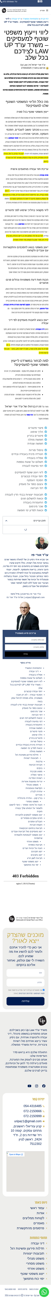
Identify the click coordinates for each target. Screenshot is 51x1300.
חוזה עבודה (44, 175)
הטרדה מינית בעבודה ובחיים (29, 745)
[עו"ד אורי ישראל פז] (14, 11)
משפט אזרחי (32, 841)
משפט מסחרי (32, 801)
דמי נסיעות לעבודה (33, 721)
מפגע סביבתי (36, 771)
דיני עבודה (33, 671)
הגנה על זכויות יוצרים (32, 848)
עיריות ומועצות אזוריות (32, 781)
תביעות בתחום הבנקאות (30, 828)
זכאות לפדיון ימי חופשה (31, 748)
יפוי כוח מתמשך (31, 865)
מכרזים (39, 795)
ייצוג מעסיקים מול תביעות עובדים (26, 831)
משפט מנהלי (32, 785)
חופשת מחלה (36, 751)
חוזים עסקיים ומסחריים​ (31, 818)
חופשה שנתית (35, 728)
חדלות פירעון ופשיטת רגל (26, 755)
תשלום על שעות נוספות (31, 678)
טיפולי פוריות (36, 741)
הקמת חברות (36, 825)
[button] (6, 521)
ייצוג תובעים (36, 851)
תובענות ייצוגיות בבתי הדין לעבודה (26, 705)
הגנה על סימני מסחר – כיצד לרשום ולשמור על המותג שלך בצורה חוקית (25, 808)
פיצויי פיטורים (36, 731)
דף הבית (44, 19)
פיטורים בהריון (35, 738)
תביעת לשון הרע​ (34, 858)
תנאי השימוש (39, 993)
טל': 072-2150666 (9, 1)
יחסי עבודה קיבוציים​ (33, 691)
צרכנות (39, 761)
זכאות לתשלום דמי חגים (31, 718)
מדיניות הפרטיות (25, 993)
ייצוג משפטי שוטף (30, 861)
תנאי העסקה (13, 137)
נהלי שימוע (44, 308)
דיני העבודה (40, 329)
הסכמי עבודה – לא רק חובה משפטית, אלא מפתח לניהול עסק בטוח (26, 698)
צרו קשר (29, 414)
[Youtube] (29, 1086)
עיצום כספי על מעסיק (32, 708)
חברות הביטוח (35, 765)
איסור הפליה (36, 775)
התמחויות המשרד (33, 668)
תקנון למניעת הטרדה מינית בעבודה (17, 304)
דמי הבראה (37, 715)
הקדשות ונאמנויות (34, 788)
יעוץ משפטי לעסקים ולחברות (28, 815)
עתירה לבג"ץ (36, 791)
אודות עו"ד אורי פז (15, 597)
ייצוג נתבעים (36, 855)
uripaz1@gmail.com (35, 597)
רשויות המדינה (35, 778)
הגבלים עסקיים (35, 821)
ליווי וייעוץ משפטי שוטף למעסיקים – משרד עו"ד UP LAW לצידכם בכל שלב (26, 684)
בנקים (39, 768)
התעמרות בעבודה (34, 725)
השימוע (21, 224)
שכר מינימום (36, 711)
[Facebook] (44, 1086)
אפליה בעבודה (35, 675)
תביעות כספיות (35, 845)
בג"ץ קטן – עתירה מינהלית (30, 798)
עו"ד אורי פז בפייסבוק (31, 594)
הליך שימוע (37, 735)
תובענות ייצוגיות (31, 758)
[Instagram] (36, 1086)
